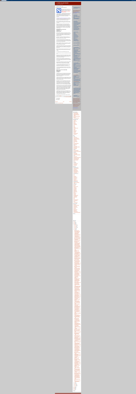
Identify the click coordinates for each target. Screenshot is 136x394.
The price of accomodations (68, 96)
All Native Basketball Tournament (77, 80)
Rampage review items (76, 49)
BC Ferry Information (76, 69)
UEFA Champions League (76, 158)
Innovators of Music (76, 180)
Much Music (75, 176)
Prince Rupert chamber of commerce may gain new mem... (77, 317)
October (75, 226)
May (74, 382)
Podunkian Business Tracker (77, 60)
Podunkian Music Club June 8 (77, 332)
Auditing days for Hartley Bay (77, 329)
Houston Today (75, 25)
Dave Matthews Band (76, 195)
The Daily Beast (75, 124)
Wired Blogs (75, 131)
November (75, 225)
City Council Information (76, 47)
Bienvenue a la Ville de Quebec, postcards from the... (77, 367)
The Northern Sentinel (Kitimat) (77, 23)
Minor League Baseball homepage (77, 151)
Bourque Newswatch (76, 133)
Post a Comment (58, 99)
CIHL (74, 142)
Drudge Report (75, 130)
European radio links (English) (77, 116)
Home (63, 101)
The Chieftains (75, 188)
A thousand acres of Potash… (77, 240)
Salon (74, 126)
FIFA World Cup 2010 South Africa (77, 157)
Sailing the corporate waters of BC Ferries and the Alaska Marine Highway (77, 59)
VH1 (74, 175)
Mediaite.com (75, 123)
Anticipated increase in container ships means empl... (76, 334)
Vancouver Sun (75, 34)
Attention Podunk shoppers (77, 370)
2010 (74, 222)
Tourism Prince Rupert (76, 85)
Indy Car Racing (75, 164)
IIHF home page (75, 144)
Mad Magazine (75, 210)
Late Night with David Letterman (77, 212)
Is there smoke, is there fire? (77, 372)
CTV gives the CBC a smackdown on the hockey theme (77, 326)
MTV (74, 174)
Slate (74, 125)
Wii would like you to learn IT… (77, 257)
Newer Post (56, 101)
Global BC (75, 33)
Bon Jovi (74, 185)
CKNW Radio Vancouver (76, 40)
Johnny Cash (75, 187)
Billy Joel (75, 192)
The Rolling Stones (76, 202)
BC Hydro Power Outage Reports (77, 70)
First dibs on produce (76, 281)
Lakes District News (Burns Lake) (77, 26)
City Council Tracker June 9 (77, 302)
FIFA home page (75, 156)
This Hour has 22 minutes (76, 205)
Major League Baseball (76, 150)
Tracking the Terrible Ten (76, 230)
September (75, 227)
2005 (74, 388)
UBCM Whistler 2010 (76, 50)
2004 (74, 389)
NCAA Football (75, 148)
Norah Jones (75, 193)
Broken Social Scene (76, 186)
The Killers (75, 194)
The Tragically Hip (75, 200)
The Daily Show (75, 206)
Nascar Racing (75, 165)
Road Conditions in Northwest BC (77, 71)
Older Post (70, 101)
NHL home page (75, 137)
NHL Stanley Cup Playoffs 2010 (77, 91)
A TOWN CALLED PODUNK (62, 3)
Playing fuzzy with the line (77, 330)
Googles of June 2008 (76, 358)
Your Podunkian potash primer (77, 237)
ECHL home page (75, 141)
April (74, 383)
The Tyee (75, 132)
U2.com (74, 201)
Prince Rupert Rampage (76, 143)
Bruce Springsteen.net (76, 199)
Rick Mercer (75, 204)
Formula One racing (76, 163)
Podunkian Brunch (75, 95)
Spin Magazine (75, 169)
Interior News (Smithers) (76, 24)
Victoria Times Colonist (76, 36)
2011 (74, 221)
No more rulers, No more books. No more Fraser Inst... (76, 284)
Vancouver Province (76, 35)
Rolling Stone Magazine (76, 168)
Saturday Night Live (76, 211)
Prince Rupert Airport (76, 72)
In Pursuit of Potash (76, 57)
